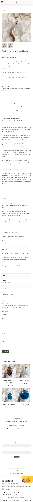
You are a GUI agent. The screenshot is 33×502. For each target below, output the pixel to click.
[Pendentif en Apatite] (23, 395)
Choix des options (9, 385)
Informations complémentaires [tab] (16, 106)
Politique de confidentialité (16, 473)
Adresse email (16, 450)
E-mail (4, 341)
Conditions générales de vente (16, 468)
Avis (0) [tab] (16, 110)
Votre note (5, 311)
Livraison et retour (16, 470)
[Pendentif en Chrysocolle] (9, 395)
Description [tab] (16, 103)
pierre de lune (24, 88)
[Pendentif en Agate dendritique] (9, 371)
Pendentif (14, 8)
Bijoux (8, 8)
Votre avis (5, 318)
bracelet (27, 188)
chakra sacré (13, 88)
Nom (3, 333)
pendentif (18, 88)
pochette (8, 190)
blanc (8, 88)
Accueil (3, 8)
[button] (2, 2)
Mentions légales (16, 476)
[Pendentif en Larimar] (23, 371)
